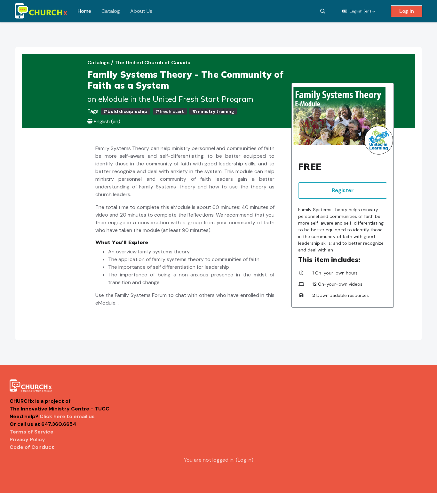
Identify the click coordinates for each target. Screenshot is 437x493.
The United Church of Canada (152, 62)
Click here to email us (67, 416)
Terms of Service (31, 431)
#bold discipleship (125, 111)
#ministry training (213, 111)
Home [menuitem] (84, 11)
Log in (406, 11)
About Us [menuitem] (141, 11)
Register (343, 190)
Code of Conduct (32, 447)
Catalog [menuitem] (110, 11)
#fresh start (169, 111)
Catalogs (99, 62)
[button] (323, 11)
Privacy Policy (27, 439)
